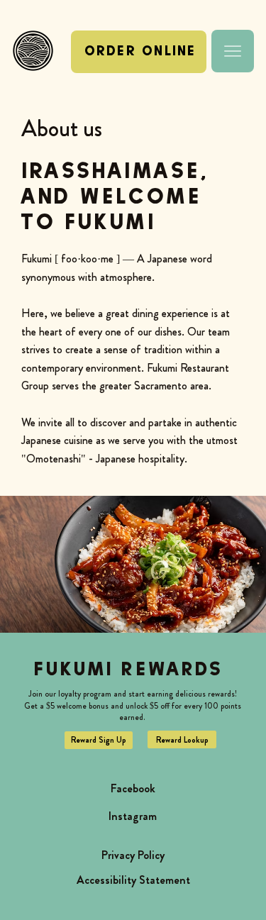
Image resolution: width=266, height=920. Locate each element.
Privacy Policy (133, 855)
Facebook (133, 788)
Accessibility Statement (133, 880)
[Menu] (232, 51)
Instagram (133, 816)
